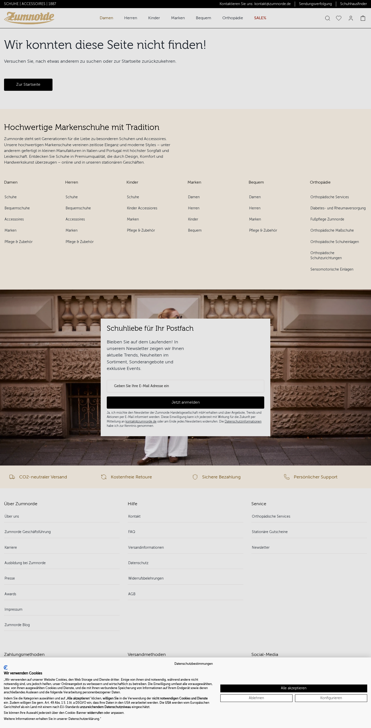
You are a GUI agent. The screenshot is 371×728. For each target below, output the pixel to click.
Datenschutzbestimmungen (193, 664)
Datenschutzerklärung (83, 719)
